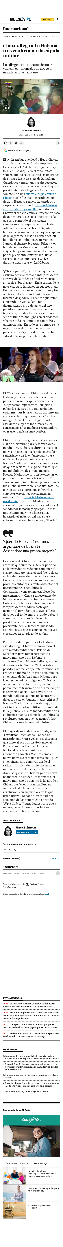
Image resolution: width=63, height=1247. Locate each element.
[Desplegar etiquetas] (58, 873)
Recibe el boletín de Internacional (22, 844)
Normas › (56, 858)
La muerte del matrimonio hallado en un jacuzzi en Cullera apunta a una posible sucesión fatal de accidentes (32, 1057)
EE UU (14, 37)
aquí (47, 894)
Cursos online (31, 1120)
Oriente (46, 37)
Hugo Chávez (37, 873)
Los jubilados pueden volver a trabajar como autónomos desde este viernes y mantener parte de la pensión (32, 1084)
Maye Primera (31, 130)
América (25, 873)
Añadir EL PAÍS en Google (18, 150)
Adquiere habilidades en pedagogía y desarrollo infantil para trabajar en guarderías (42, 1173)
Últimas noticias (12, 998)
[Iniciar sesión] (57, 19)
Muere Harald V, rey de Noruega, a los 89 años (27, 1091)
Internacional (16, 29)
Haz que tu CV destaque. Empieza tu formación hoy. (43, 1189)
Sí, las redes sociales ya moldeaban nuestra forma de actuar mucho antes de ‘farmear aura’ (29, 1005)
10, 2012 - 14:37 (34, 135)
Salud (16, 873)
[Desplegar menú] (5, 19)
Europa (7, 37)
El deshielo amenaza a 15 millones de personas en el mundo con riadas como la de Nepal (31, 1035)
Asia (53, 37)
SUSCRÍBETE (48, 19)
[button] (31, 96)
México (22, 37)
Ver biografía (23, 832)
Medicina (7, 873)
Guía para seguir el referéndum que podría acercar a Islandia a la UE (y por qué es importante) (30, 1026)
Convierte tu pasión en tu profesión (39, 1206)
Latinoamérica (34, 37)
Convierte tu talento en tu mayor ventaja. (27, 1163)
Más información (9, 887)
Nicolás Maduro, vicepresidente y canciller (30, 207)
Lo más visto (10, 1049)
